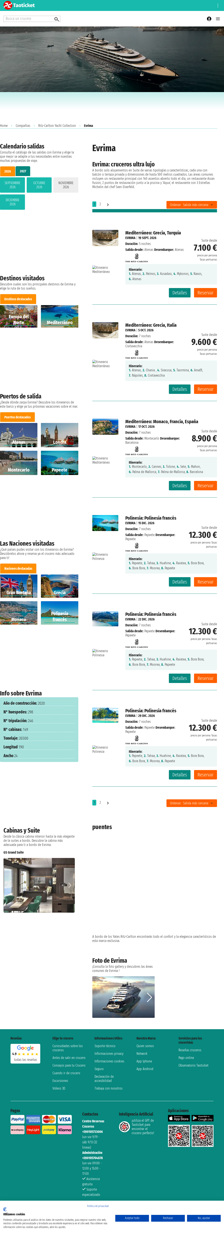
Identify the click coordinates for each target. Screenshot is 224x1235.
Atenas (148, 250)
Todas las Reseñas (25, 1060)
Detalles (179, 293)
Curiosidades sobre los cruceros (67, 1048)
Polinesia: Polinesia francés (150, 518)
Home (4, 126)
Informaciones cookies (109, 1061)
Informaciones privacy (108, 1054)
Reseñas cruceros (189, 1050)
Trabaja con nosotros (108, 1088)
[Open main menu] (217, 18)
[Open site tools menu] (217, 5)
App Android (144, 1069)
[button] (70, 885)
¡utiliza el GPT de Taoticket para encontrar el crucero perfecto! (143, 1126)
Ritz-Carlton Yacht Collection (57, 126)
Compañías (23, 126)
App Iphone (144, 1061)
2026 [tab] (7, 171)
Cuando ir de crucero (66, 1073)
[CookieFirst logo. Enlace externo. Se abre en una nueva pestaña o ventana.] (5, 1209)
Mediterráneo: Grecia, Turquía (153, 233)
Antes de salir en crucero (69, 1058)
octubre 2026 (39, 185)
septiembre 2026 (12, 185)
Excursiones (60, 1081)
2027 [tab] (23, 171)
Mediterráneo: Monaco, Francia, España (161, 421)
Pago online (186, 1058)
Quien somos (145, 1046)
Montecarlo (151, 438)
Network (141, 1054)
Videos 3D (58, 1088)
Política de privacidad (98, 1206)
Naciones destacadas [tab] (18, 568)
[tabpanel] (39, 194)
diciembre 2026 (12, 202)
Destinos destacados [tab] (18, 299)
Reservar (206, 293)
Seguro (99, 1069)
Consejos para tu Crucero (69, 1065)
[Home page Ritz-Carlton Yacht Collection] (136, 257)
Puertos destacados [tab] (17, 417)
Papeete (149, 535)
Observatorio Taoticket (193, 1065)
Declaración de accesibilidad (104, 1078)
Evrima (130, 238)
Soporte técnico (105, 1046)
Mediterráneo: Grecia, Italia (151, 325)
